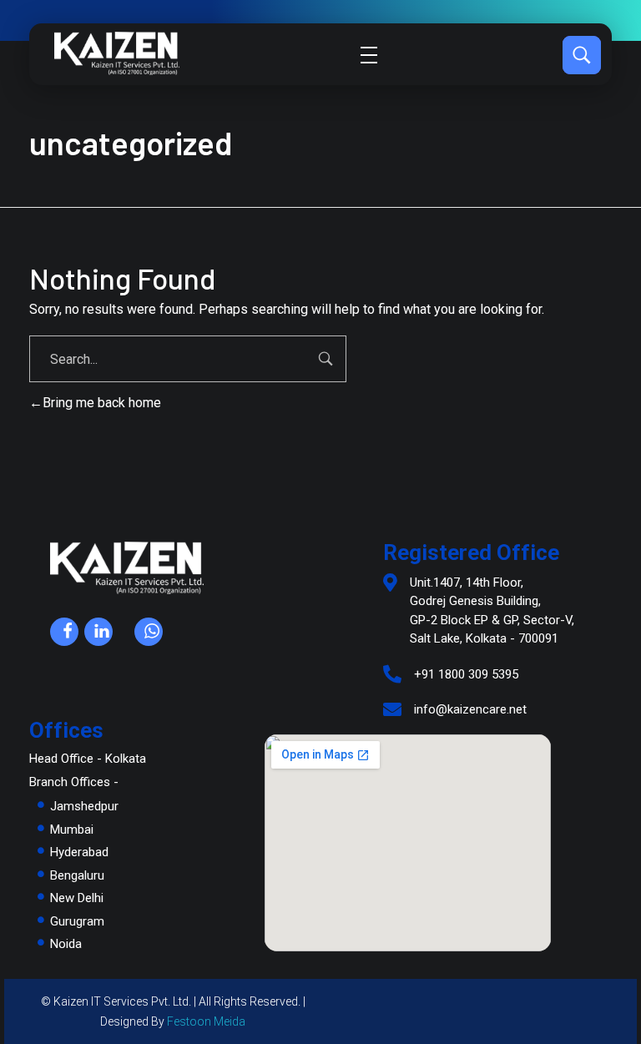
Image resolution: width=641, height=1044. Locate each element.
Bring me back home (102, 403)
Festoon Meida (206, 1021)
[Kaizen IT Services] (116, 53)
